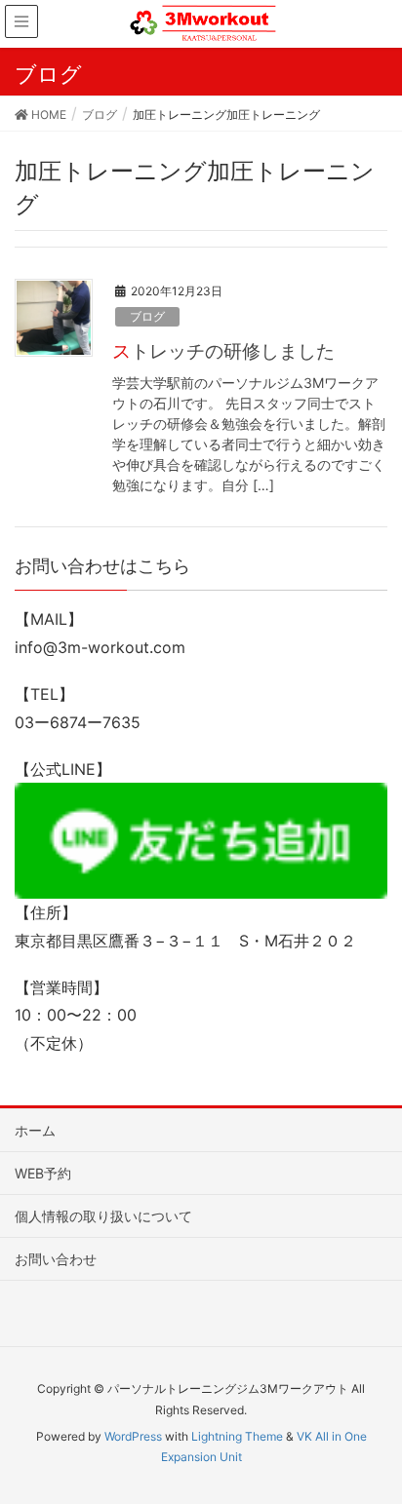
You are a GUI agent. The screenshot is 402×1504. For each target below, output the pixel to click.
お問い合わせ (56, 1259)
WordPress (133, 1436)
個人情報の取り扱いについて (103, 1216)
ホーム (35, 1130)
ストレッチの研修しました (223, 351)
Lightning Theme (237, 1436)
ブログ (147, 316)
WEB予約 (43, 1173)
